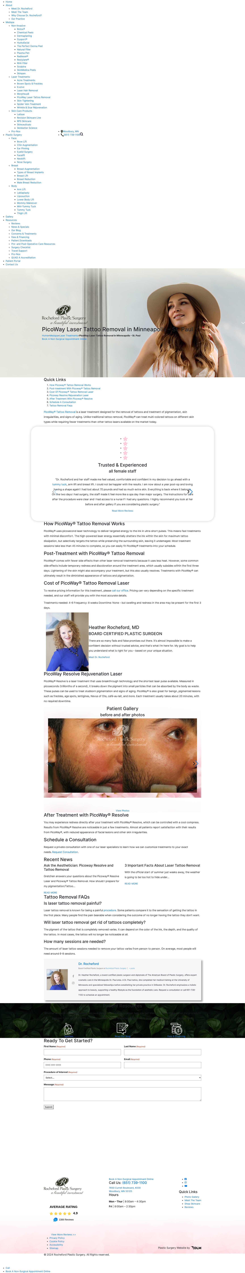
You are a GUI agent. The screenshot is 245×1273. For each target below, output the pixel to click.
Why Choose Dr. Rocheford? (26, 15)
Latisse (21, 114)
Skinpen (21, 73)
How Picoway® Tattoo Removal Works (70, 385)
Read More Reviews (122, 510)
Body (14, 185)
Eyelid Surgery (25, 151)
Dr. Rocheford (88, 964)
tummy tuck (59, 484)
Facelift (21, 155)
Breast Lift (22, 175)
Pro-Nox (15, 131)
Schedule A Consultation (62, 402)
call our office (120, 590)
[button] (190, 492)
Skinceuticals (24, 124)
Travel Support (19, 250)
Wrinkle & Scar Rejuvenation (32, 107)
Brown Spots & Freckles (30, 83)
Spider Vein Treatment (29, 104)
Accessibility (56, 1244)
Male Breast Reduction (29, 182)
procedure (110, 910)
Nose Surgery (24, 162)
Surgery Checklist (20, 247)
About (9, 5)
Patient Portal (13, 260)
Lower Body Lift (25, 199)
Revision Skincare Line (29, 117)
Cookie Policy (56, 1241)
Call (8, 1267)
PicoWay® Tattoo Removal (59, 411)
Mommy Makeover (27, 203)
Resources (11, 220)
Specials (68, 1036)
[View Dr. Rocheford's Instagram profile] (73, 983)
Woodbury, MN (71, 131)
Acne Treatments (26, 80)
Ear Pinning (23, 148)
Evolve (20, 87)
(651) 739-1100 (72, 134)
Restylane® (23, 59)
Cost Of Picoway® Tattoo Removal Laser (71, 391)
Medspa (10, 22)
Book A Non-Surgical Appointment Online (64, 339)
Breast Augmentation (28, 168)
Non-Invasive (18, 25)
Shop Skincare (192, 1203)
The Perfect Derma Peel (30, 46)
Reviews (15, 223)
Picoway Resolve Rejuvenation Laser (69, 395)
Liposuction (23, 196)
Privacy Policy (57, 1237)
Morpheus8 (23, 93)
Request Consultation (65, 852)
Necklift (21, 158)
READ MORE (50, 892)
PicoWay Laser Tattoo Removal (33, 97)
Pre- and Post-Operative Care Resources (33, 243)
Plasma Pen (23, 52)
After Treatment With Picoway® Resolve (70, 398)
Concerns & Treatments (23, 233)
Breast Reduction (26, 179)
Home (9, 1)
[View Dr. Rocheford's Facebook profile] (73, 976)
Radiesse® (22, 56)
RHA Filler (22, 63)
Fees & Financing (20, 237)
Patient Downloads (21, 240)
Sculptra (21, 66)
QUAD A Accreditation (23, 257)
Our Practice (18, 18)
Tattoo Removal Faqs (60, 405)
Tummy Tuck (24, 209)
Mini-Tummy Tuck (26, 206)
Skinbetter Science (27, 127)
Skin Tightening (25, 100)
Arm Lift (21, 189)
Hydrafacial (23, 42)
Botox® (21, 29)
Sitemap (53, 1248)
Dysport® (22, 39)
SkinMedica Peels (26, 69)
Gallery (9, 216)
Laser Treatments (20, 76)
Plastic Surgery (14, 134)
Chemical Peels (25, 32)
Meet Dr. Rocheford (21, 8)
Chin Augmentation (27, 145)
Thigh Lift (22, 213)
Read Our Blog (122, 1036)
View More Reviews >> (63, 1234)
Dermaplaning (24, 35)
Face (13, 138)
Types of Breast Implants (30, 172)
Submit (48, 1107)
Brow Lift (22, 141)
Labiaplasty (23, 192)
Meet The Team (19, 12)
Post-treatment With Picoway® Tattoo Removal (74, 388)
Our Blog (16, 230)
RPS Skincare (24, 121)
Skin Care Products (21, 110)
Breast (14, 165)
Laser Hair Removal (27, 90)
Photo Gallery (192, 1196)
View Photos (122, 810)
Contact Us (12, 264)
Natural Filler (24, 49)
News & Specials (20, 226)
